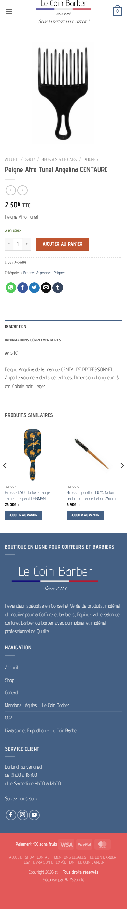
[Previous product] (22, 190)
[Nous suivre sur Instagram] (22, 815)
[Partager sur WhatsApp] (11, 287)
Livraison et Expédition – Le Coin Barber (41, 730)
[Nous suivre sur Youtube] (34, 815)
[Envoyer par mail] (46, 287)
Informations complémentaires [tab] (33, 340)
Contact (11, 692)
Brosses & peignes (59, 159)
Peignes (91, 159)
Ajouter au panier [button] (23, 515)
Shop (30, 159)
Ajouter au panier (63, 244)
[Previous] (5, 478)
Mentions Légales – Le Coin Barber (37, 705)
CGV (8, 718)
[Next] (122, 478)
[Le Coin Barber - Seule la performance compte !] (63, 7)
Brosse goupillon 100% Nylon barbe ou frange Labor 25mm (91, 495)
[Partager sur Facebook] (22, 287)
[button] (9, 11)
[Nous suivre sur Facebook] (11, 815)
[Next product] (11, 190)
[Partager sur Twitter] (34, 287)
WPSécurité (74, 879)
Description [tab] (15, 326)
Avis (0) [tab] (11, 353)
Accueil (11, 159)
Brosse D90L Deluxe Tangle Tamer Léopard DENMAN (27, 495)
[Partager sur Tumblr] (57, 287)
